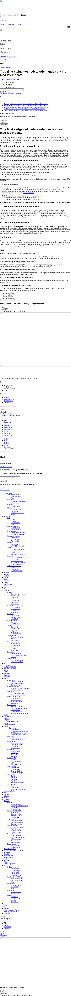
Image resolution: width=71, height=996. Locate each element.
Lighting (6, 726)
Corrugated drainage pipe (19, 806)
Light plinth (14, 630)
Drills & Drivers (12, 867)
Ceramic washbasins (18, 549)
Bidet (13, 567)
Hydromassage (12, 531)
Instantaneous (15, 710)
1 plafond (14, 776)
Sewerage (10, 819)
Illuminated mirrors (17, 509)
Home (2, 67)
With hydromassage (17, 534)
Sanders (6, 854)
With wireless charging (18, 789)
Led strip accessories (18, 738)
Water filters (11, 834)
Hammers (7, 673)
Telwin (6, 862)
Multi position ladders (18, 880)
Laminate (10, 605)
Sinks (9, 547)
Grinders (6, 670)
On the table (15, 552)
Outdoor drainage (13, 802)
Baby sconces (15, 729)
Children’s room (12, 728)
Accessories (8, 493)
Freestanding (15, 523)
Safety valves (15, 685)
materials (7, 928)
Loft (12, 763)
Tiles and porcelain (13, 642)
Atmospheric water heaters (20, 688)
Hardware (7, 675)
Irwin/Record (8, 716)
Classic (13, 759)
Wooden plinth (16, 633)
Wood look (14, 619)
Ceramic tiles (15, 645)
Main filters (14, 840)
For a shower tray (16, 557)
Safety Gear (7, 852)
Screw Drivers (8, 855)
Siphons (10, 556)
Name (2, 120)
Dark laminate (15, 607)
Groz (5, 672)
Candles (10, 504)
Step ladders (15, 882)
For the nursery (16, 761)
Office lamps (15, 787)
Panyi (5, 797)
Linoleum (10, 614)
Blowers (6, 572)
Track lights (15, 754)
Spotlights (10, 774)
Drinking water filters (17, 837)
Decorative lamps (17, 743)
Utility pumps (15, 847)
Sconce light (11, 758)
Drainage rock (15, 807)
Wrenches (7, 913)
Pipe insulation (16, 698)
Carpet (9, 592)
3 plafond (14, 779)
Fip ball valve (15, 829)
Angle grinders (16, 885)
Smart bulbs (15, 768)
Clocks (6, 579)
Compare (7, 447)
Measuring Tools (9, 791)
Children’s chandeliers (18, 733)
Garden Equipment (10, 668)
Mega (5, 792)
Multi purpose (15, 640)
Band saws (14, 897)
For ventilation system (18, 695)
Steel (13, 524)
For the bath (15, 559)
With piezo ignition (17, 690)
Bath (8, 518)
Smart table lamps (17, 773)
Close (2, 417)
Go (22, 89)
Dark (12, 622)
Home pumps (15, 845)
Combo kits (14, 887)
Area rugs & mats (13, 494)
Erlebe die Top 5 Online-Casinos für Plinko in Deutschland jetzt (24, 109)
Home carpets (15, 595)
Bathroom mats (16, 496)
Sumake (6, 860)
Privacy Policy (29, 484)
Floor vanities (15, 528)
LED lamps (14, 746)
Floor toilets (15, 569)
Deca (5, 585)
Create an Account (6, 467)
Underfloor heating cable (19, 655)
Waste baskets (16, 503)
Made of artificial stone (18, 551)
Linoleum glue (15, 617)
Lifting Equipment (9, 725)
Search (23, 15)
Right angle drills (16, 875)
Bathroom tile (15, 643)
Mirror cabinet (15, 511)
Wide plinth (14, 632)
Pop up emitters (16, 809)
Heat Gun (7, 677)
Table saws (14, 902)
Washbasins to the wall (18, 554)
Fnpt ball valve (16, 830)
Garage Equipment (10, 667)
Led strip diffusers (17, 739)
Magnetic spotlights (17, 782)
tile (5, 922)
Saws (13, 888)
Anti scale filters (16, 835)
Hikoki (6, 715)
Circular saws (15, 898)
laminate (6, 925)
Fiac (5, 589)
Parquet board (12, 620)
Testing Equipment (10, 864)
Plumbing (7, 801)
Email (2, 122)
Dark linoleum (8, 584)
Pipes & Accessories (14, 696)
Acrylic (13, 519)
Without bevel (15, 624)
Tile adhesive (11, 635)
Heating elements (17, 681)
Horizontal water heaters (19, 708)
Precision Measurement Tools (13, 850)
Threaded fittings (16, 701)
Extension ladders (17, 878)
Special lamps (15, 748)
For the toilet (15, 541)
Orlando (6, 796)
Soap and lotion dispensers (20, 501)
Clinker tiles (11, 599)
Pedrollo (6, 799)
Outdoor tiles (15, 604)
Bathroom (10, 499)
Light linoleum (15, 615)
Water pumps (11, 844)
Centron (6, 574)
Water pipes (15, 703)
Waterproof (14, 610)
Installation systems (13, 536)
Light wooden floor (17, 662)
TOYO (6, 903)
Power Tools (11, 883)
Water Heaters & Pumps (11, 910)
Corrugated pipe (16, 820)
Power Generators (10, 849)
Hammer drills (15, 872)
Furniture (7, 665)
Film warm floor (16, 653)
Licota (6, 723)
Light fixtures (11, 749)
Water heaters (11, 705)
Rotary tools (11, 890)
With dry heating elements (19, 713)
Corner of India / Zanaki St (8, 57)
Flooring (6, 590)
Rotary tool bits (16, 892)
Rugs (13, 498)
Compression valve (17, 827)
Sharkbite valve (16, 832)
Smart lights (15, 769)
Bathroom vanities (13, 526)
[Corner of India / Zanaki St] (0, 55)
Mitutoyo (6, 794)
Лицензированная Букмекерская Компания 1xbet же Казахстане (26, 104)
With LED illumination (18, 546)
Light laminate (15, 609)
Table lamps (11, 784)
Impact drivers (15, 873)
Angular (13, 521)
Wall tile (13, 648)
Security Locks (8, 857)
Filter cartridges (16, 839)
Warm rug (14, 657)
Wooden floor (11, 658)
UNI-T (6, 907)
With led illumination (17, 513)
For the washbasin (17, 561)
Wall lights (14, 756)
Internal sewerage (17, 822)
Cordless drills (16, 870)
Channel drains (16, 804)
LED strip (10, 736)
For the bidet (15, 539)
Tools (5, 865)
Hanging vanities (16, 529)
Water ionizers (15, 842)
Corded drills (15, 868)
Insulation (10, 691)
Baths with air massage (18, 533)
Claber (6, 577)
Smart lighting (11, 766)
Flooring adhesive (17, 637)
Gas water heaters (13, 686)
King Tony (7, 720)
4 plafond (14, 781)
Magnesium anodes (17, 683)
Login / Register (9, 449)
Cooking (6, 581)
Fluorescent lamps (17, 744)
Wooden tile (15, 650)
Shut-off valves (12, 825)
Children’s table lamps (18, 734)
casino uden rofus (28, 193)
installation (7, 927)
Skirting (9, 625)
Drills (5, 587)
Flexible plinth (15, 629)
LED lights (14, 753)
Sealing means (16, 700)
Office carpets (15, 597)
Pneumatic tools (12, 721)
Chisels (6, 576)
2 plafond (14, 777)
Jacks (5, 718)
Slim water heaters (17, 711)
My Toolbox (3, 20)
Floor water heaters (17, 706)
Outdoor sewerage (17, 824)
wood (5, 923)
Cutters (6, 582)
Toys (5, 905)
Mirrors (9, 508)
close (2, 453)
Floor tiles (14, 602)
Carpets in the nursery (18, 594)
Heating (6, 678)
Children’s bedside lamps (19, 731)
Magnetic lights (16, 764)
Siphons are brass (17, 564)
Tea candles (11, 514)
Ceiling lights (15, 751)
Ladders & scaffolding (14, 877)
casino (8, 67)
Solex (5, 859)
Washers (6, 908)
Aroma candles (16, 506)
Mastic (13, 638)
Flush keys (14, 538)
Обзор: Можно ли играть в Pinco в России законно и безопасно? (26, 110)
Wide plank (14, 612)
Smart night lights (16, 771)
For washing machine (18, 562)
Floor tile (14, 647)
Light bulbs (11, 741)
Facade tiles (15, 600)
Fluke (5, 663)
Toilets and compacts (14, 566)
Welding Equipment (10, 912)
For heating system (17, 693)
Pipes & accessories (14, 811)
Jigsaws (13, 900)
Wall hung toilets (16, 571)
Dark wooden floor (17, 660)
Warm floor (10, 652)
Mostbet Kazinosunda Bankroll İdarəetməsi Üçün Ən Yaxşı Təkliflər (26, 105)
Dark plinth (14, 627)
